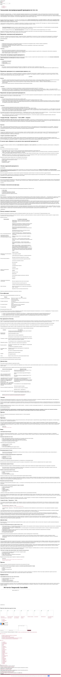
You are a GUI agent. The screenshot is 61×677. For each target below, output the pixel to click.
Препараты (4, 658)
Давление (3, 646)
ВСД (3, 645)
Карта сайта (12, 674)
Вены (3, 644)
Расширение (4, 659)
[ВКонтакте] (1, 623)
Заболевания (4, 649)
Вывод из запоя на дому (6, 636)
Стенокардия (4, 660)
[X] (3, 623)
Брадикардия (4, 643)
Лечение (3, 654)
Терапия (3, 662)
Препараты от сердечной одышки (5, 669)
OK (48, 675)
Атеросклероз (4, 642)
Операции (4, 656)
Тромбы (3, 663)
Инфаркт (3, 651)
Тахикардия (4, 661)
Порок (3, 657)
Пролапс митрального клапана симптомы (7, 666)
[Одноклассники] (2, 623)
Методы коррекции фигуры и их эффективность (10, 638)
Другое (3, 648)
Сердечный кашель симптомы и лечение (7, 671)
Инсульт (3, 650)
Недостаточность (5, 655)
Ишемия (3, 652)
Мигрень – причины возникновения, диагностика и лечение (12, 637)
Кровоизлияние (4, 653)
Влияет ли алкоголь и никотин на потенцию (9, 635)
